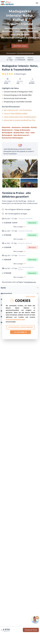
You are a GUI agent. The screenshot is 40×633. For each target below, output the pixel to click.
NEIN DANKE (30, 296)
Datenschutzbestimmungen (15, 319)
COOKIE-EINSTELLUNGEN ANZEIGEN (20, 327)
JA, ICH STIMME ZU (20, 332)
